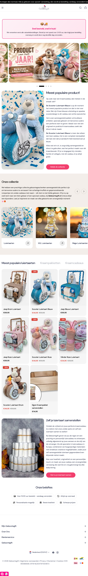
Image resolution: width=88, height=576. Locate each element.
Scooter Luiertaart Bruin (13, 405)
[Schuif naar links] (77, 191)
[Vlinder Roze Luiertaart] (72, 335)
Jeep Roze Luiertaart (11, 357)
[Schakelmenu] (2, 8)
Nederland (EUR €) (39, 552)
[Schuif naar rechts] (83, 191)
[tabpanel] (44, 341)
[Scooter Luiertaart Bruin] (15, 383)
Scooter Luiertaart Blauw (42, 309)
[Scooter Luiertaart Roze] (44, 335)
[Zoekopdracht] (80, 8)
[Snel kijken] (26, 273)
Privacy (43, 561)
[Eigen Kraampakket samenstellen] (44, 383)
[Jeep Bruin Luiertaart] (15, 287)
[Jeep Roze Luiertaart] (15, 335)
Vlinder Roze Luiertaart (70, 357)
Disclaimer (51, 561)
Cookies (60, 561)
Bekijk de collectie (44, 76)
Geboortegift (14, 561)
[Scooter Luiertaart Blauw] (44, 287)
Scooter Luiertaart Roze (42, 357)
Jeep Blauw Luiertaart (70, 309)
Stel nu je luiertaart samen (60, 475)
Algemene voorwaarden (29, 561)
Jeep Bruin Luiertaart (12, 309)
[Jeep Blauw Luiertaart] (72, 287)
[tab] (18, 263)
